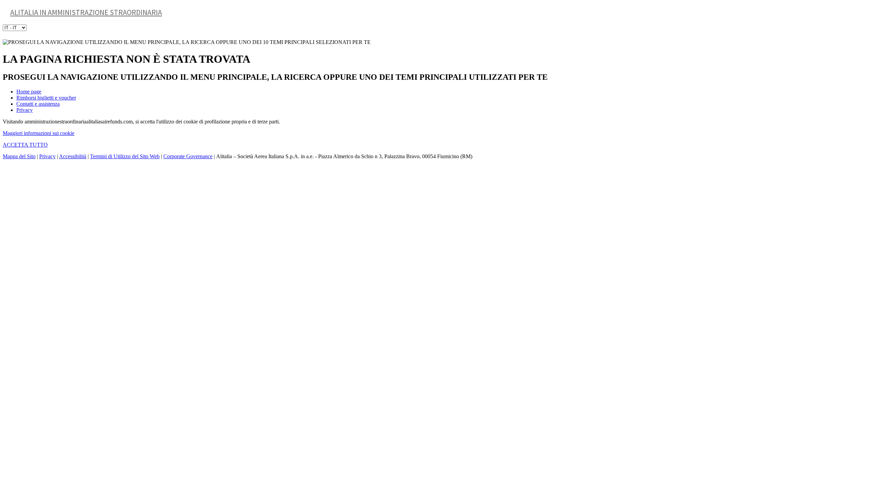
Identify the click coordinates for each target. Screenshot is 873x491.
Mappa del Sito (19, 156)
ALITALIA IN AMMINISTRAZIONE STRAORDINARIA (86, 12)
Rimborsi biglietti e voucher (46, 98)
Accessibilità (72, 156)
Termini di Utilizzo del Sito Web (125, 156)
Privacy (24, 110)
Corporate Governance (187, 156)
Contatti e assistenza (38, 104)
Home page (28, 91)
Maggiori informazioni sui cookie (38, 133)
